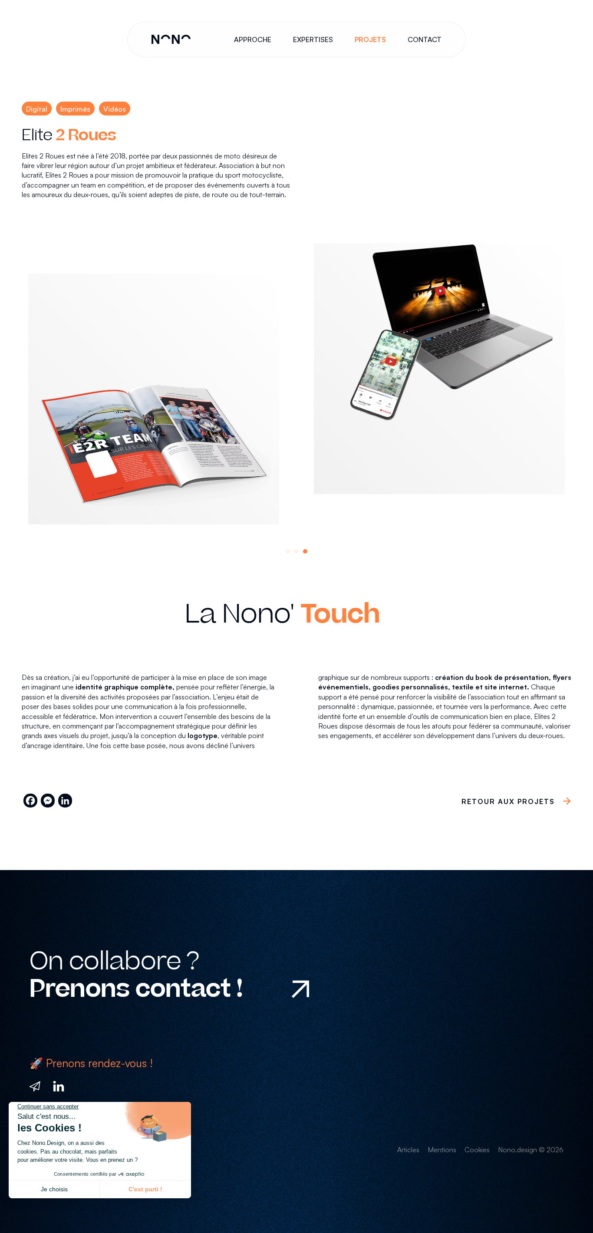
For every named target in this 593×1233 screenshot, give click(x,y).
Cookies (477, 1149)
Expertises (313, 39)
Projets (370, 39)
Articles (408, 1149)
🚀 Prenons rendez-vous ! (91, 1063)
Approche (252, 39)
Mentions (442, 1149)
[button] (288, 551)
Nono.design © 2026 (530, 1149)
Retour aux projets (508, 801)
